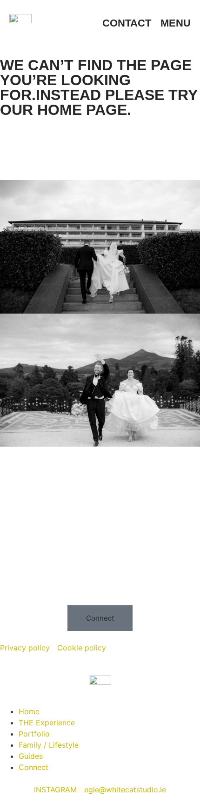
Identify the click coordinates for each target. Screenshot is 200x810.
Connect (33, 767)
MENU (175, 23)
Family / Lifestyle (49, 745)
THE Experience (47, 722)
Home (29, 711)
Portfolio (34, 733)
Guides (31, 756)
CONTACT (126, 23)
